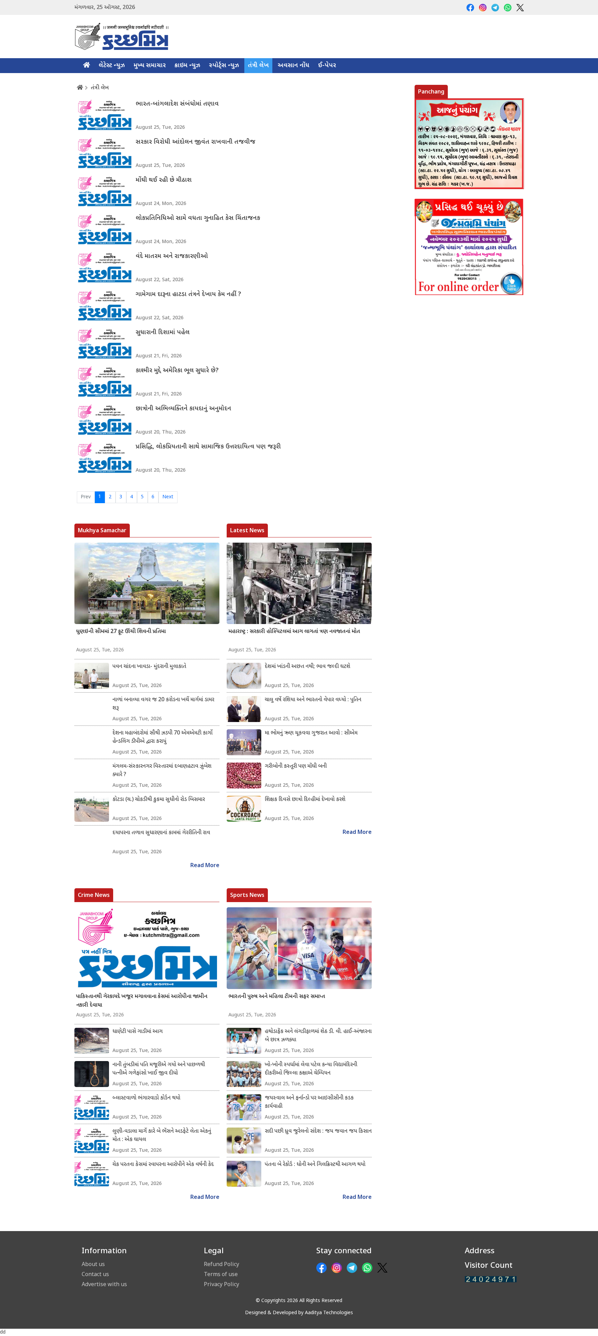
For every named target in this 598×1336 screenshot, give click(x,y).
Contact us (95, 1274)
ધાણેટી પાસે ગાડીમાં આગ (137, 1031)
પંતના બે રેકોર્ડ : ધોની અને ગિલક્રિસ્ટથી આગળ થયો (315, 1164)
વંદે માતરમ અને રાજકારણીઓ (172, 256)
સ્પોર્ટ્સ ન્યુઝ (224, 66)
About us (93, 1264)
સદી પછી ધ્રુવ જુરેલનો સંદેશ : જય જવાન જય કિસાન (318, 1131)
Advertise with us (104, 1284)
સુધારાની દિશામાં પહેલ (163, 333)
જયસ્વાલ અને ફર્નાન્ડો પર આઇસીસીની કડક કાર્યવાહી (309, 1102)
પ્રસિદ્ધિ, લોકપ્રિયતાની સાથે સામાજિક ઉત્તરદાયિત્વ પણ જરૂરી (208, 447)
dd (3, 1332)
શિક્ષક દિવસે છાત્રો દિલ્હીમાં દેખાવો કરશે (305, 799)
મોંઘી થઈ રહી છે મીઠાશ (164, 180)
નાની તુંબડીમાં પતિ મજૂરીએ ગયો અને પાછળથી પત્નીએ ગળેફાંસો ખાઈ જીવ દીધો (158, 1069)
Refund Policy (221, 1264)
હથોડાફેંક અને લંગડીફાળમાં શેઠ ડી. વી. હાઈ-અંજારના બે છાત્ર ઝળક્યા (318, 1036)
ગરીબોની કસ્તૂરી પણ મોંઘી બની (296, 766)
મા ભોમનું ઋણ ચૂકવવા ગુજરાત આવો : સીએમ (311, 733)
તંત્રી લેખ (258, 66)
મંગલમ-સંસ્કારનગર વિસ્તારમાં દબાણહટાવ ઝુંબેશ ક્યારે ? (161, 770)
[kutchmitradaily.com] (491, 1279)
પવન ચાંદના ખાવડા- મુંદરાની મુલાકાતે (149, 666)
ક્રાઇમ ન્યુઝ (187, 66)
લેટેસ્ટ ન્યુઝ (112, 66)
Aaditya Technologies (329, 1313)
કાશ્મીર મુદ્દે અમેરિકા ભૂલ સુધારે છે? (177, 371)
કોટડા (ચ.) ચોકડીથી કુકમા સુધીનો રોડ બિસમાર (158, 799)
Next (167, 497)
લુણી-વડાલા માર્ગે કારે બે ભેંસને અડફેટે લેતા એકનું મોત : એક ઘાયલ (161, 1135)
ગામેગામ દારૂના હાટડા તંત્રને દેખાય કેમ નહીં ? (188, 295)
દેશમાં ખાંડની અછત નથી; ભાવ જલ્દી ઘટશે (307, 666)
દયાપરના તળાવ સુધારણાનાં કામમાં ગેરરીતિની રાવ (161, 833)
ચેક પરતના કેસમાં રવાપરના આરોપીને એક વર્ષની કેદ (163, 1164)
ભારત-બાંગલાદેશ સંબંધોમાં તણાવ (177, 104)
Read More (204, 866)
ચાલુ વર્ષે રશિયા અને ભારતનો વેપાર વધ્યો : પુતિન (313, 700)
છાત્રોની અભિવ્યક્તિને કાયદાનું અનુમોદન (183, 409)
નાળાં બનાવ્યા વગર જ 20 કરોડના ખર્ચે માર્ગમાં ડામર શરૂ (163, 704)
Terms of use (221, 1274)
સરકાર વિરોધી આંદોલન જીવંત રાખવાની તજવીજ (195, 142)
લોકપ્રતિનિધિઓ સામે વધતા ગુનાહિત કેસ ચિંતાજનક (198, 218)
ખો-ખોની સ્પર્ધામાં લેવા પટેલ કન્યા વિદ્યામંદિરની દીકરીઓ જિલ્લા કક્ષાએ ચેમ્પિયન (311, 1069)
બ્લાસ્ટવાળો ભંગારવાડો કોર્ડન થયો (146, 1098)
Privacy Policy (221, 1284)
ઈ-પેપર (327, 66)
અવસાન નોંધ (293, 66)
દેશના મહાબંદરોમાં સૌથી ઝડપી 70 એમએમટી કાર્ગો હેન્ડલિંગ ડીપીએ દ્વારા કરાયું (162, 737)
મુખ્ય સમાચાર (150, 66)
